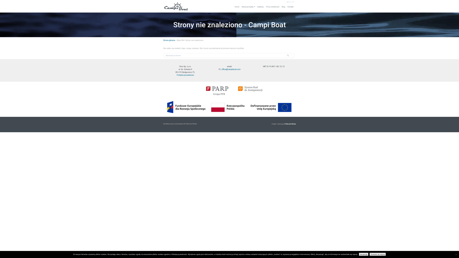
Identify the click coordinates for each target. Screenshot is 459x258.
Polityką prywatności (179, 254)
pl (287, 2)
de (293, 2)
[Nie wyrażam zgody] (456, 254)
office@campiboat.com (230, 69)
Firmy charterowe (272, 7)
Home (237, 7)
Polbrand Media (290, 124)
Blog (283, 7)
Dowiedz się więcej (378, 254)
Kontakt (290, 7)
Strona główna (169, 40)
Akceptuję (363, 254)
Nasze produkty (248, 7)
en (290, 2)
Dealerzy (260, 7)
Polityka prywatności (185, 75)
